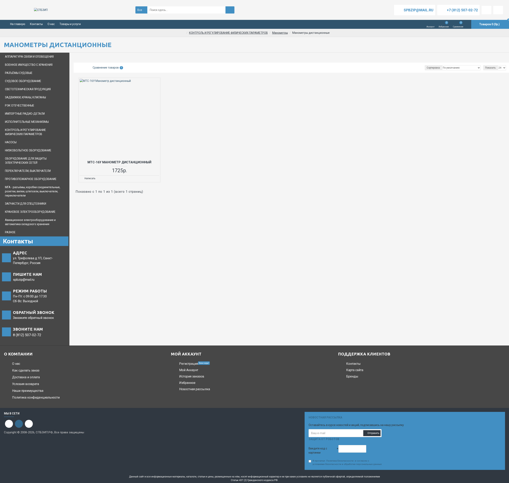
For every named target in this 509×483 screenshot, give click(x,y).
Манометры (280, 32)
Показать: (490, 67)
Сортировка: (433, 67)
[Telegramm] (29, 424)
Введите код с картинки (318, 450)
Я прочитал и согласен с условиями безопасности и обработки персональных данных (347, 463)
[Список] (83, 67)
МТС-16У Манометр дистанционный (119, 162)
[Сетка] (78, 67)
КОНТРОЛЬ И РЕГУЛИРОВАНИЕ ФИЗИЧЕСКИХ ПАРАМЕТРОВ (228, 32)
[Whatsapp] (9, 424)
